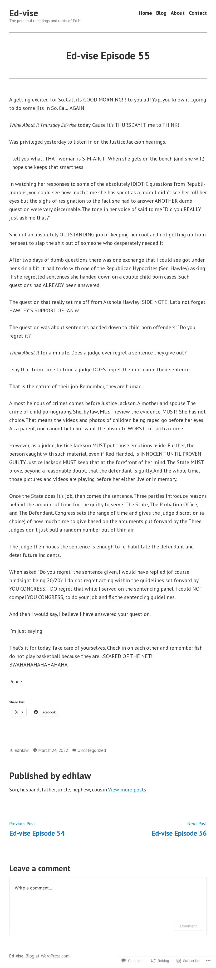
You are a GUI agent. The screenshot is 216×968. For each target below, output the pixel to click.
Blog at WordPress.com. (48, 956)
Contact (198, 13)
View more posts (127, 789)
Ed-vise (23, 13)
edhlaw (21, 750)
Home (145, 13)
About (178, 13)
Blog (161, 13)
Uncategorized (91, 750)
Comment (188, 926)
